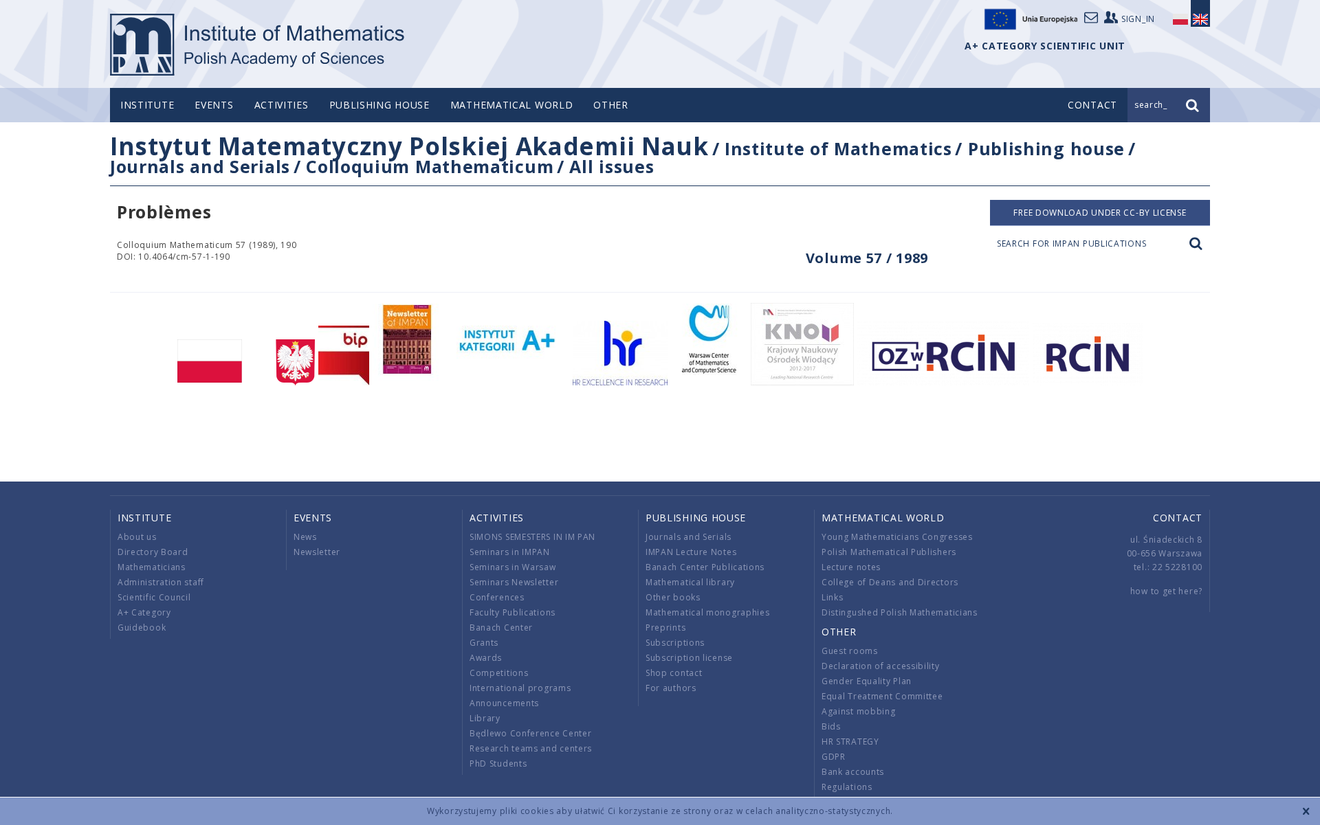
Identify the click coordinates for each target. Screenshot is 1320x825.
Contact (1177, 517)
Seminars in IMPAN (510, 552)
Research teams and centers (531, 748)
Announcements (504, 703)
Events (214, 104)
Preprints (665, 627)
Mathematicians (152, 567)
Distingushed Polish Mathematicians (900, 612)
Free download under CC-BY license (1099, 212)
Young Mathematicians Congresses (897, 537)
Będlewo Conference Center (531, 733)
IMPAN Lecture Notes (691, 552)
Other (610, 104)
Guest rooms (850, 651)
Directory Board (153, 552)
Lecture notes (851, 567)
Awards (486, 658)
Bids (831, 726)
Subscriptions (675, 642)
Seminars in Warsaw (513, 567)
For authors (671, 688)
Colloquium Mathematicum (429, 166)
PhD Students (498, 763)
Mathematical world (511, 104)
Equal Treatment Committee (882, 696)
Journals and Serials (200, 166)
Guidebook (142, 627)
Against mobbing (859, 711)
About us (137, 537)
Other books (673, 597)
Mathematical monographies (708, 612)
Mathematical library (690, 582)
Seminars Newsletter (514, 582)
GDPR (834, 756)
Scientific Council (154, 597)
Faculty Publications (513, 612)
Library (485, 718)
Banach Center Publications (705, 567)
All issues (611, 166)
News (305, 537)
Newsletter (317, 552)
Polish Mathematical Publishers (889, 552)
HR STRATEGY (850, 741)
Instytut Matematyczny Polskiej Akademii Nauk (409, 146)
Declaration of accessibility (881, 666)
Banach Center (501, 627)
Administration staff (161, 582)
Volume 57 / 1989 (867, 258)
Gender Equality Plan (867, 681)
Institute (147, 104)
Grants (484, 642)
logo (258, 45)
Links (833, 597)
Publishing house (379, 104)
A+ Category (144, 612)
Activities (281, 104)
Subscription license (689, 658)
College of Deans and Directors (890, 582)
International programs (520, 688)
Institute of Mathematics (838, 148)
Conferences (497, 597)
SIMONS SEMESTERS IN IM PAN (532, 537)
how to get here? (1166, 591)
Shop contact (674, 673)
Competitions (499, 673)
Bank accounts (853, 772)
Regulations (847, 787)
